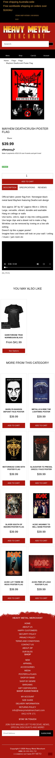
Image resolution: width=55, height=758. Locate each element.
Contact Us (27, 644)
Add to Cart (27, 181)
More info (18, 150)
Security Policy (27, 634)
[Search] (51, 44)
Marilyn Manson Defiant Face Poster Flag (13, 411)
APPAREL (27, 663)
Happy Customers (27, 630)
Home (6, 61)
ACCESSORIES (28, 667)
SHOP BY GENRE (28, 681)
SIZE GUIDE (27, 700)
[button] (50, 754)
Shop (20, 56)
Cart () (33, 56)
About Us (27, 627)
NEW (27, 660)
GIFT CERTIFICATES (27, 688)
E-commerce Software (23, 754)
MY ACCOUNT (27, 697)
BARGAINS (27, 685)
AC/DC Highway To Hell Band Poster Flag (41, 526)
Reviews (42, 187)
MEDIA (27, 670)
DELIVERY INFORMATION (27, 703)
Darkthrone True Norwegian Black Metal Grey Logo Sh (14, 337)
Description (9, 187)
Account (46, 56)
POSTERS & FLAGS (27, 674)
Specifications (27, 187)
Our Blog (27, 652)
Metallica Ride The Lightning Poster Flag (41, 411)
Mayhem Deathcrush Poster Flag (19, 63)
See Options (14, 351)
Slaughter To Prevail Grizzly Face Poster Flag (41, 469)
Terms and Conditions (28, 641)
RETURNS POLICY (27, 707)
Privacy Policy (27, 637)
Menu (8, 56)
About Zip (28, 648)
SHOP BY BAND (27, 678)
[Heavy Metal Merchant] (27, 32)
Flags (14, 61)
